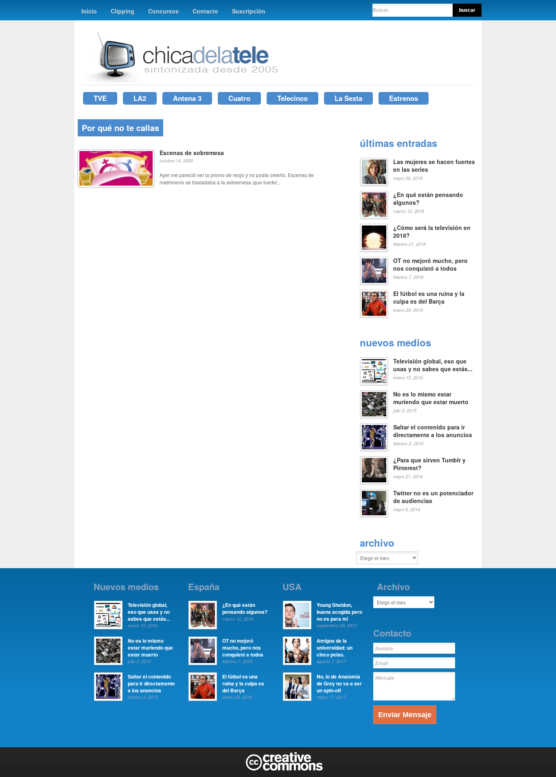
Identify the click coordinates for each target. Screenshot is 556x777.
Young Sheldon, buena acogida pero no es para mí (339, 611)
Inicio (89, 11)
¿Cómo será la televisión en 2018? (432, 231)
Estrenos (403, 98)
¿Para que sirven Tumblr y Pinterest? (429, 464)
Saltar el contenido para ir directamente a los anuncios (432, 431)
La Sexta (348, 98)
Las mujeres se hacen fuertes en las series (434, 166)
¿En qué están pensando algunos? (428, 198)
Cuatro (239, 98)
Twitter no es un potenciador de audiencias (433, 497)
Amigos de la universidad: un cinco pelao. (334, 647)
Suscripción (248, 11)
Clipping (122, 11)
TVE (100, 98)
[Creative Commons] (284, 769)
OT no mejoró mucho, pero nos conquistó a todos (430, 264)
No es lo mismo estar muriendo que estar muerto (430, 398)
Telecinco (292, 98)
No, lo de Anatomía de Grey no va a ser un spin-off (339, 683)
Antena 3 (187, 98)
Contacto (205, 11)
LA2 (140, 98)
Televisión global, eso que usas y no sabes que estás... (433, 365)
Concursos (163, 11)
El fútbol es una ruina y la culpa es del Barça (428, 297)
